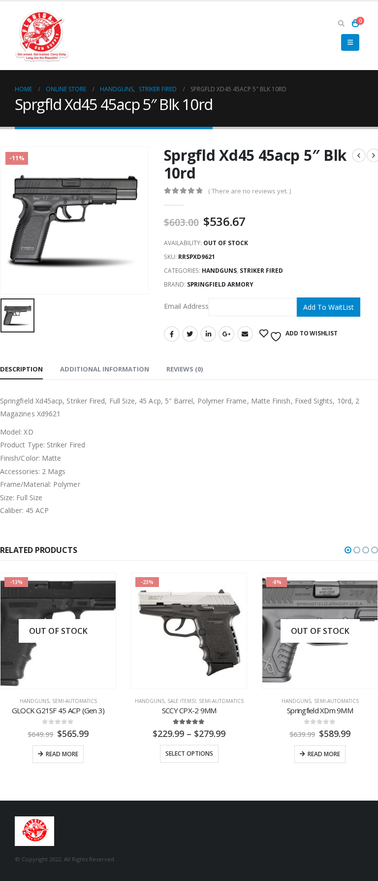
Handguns (219, 270)
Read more (62, 754)
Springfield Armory (220, 284)
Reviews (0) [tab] (184, 369)
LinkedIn (208, 334)
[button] (348, 550)
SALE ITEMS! (181, 700)
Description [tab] (21, 369)
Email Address (186, 306)
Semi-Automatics (74, 700)
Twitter (190, 334)
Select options (189, 753)
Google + (226, 334)
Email (245, 334)
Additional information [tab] (104, 369)
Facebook (172, 334)
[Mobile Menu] (350, 42)
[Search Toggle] (341, 23)
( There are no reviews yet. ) (249, 190)
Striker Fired (261, 270)
